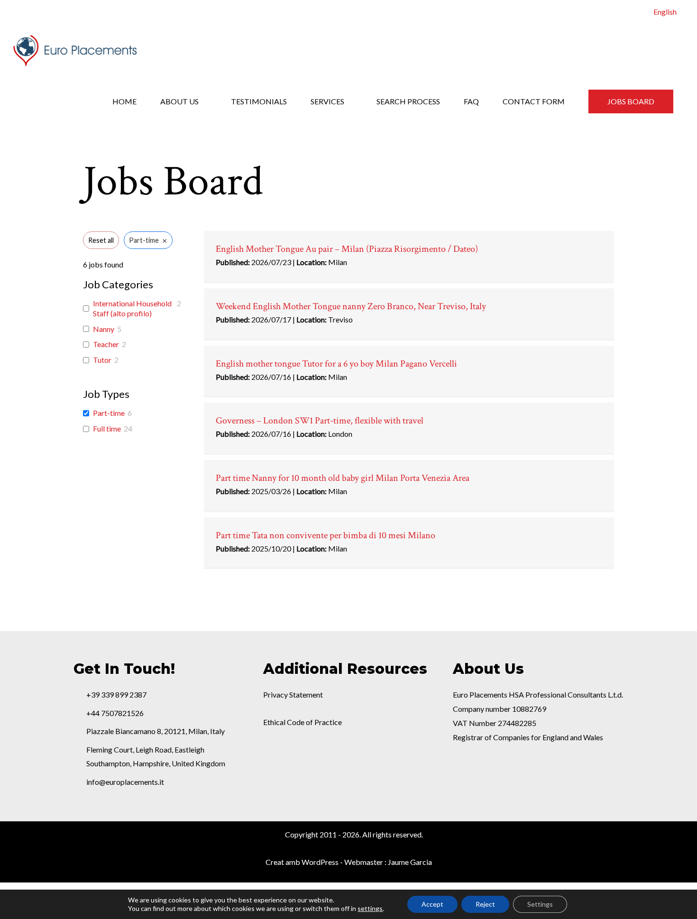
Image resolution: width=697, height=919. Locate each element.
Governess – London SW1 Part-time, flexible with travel (319, 420)
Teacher (106, 344)
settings (370, 908)
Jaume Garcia (410, 861)
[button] (630, 101)
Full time (107, 428)
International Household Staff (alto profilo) (132, 308)
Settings (540, 904)
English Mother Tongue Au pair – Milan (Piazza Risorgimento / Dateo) (347, 249)
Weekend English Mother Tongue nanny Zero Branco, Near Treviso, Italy (351, 306)
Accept (432, 904)
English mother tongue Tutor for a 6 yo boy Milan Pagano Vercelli (336, 364)
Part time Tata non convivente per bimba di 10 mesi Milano (325, 535)
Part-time (109, 412)
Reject (485, 904)
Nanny (103, 328)
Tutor (102, 359)
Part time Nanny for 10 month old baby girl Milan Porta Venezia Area (342, 478)
